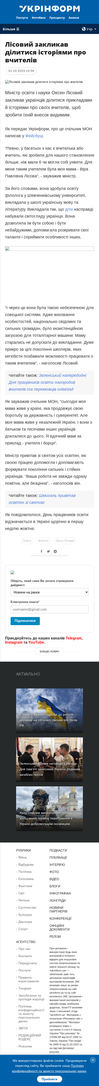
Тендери (24, 988)
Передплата (27, 963)
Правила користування (28, 979)
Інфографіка (60, 893)
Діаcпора (25, 922)
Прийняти (50, 1079)
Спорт (23, 929)
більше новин (49, 651)
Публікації (58, 857)
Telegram (74, 638)
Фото (54, 872)
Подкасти (58, 850)
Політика (25, 871)
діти (69, 209)
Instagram (14, 642)
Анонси (74, 18)
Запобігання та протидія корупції (31, 997)
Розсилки (25, 1046)
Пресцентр (57, 18)
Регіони (23, 900)
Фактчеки (25, 886)
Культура (25, 914)
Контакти (25, 956)
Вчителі (43, 540)
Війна (22, 857)
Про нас (24, 949)
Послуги (22, 18)
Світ (21, 893)
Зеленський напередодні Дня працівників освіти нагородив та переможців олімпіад (47, 382)
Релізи (55, 936)
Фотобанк (39, 18)
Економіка (26, 879)
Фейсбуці (34, 136)
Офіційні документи (60, 927)
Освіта (27, 540)
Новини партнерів (58, 909)
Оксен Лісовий (65, 540)
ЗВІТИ (23, 1028)
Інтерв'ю (57, 865)
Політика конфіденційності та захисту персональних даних (31, 1013)
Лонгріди (58, 900)
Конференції (60, 918)
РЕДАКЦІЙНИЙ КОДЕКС (29, 1037)
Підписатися (25, 621)
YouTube (36, 642)
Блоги (55, 886)
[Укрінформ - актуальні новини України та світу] (49, 8)
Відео (54, 879)
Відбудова (26, 864)
